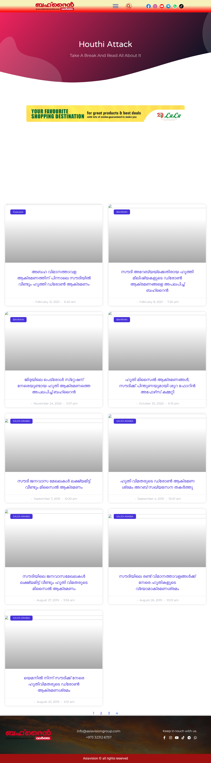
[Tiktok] (183, 737)
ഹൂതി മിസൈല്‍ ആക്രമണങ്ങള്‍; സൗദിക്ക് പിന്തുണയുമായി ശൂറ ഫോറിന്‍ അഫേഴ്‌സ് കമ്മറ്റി (157, 386)
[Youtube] (176, 737)
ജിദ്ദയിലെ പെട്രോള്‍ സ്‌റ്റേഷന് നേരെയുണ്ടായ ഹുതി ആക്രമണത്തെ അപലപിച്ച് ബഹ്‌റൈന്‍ (53, 386)
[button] (115, 6)
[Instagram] (170, 737)
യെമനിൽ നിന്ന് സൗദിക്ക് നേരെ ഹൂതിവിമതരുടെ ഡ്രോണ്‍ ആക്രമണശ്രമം (54, 684)
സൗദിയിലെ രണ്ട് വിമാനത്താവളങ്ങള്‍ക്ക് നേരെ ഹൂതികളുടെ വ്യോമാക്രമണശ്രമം (157, 582)
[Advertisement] (105, 157)
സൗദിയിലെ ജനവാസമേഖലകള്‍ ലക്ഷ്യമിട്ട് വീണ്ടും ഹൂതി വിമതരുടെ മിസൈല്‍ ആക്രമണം (54, 582)
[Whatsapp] (195, 737)
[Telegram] (189, 737)
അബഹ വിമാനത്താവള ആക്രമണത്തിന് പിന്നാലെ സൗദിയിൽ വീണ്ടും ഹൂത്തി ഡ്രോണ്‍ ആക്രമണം (54, 278)
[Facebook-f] (164, 737)
